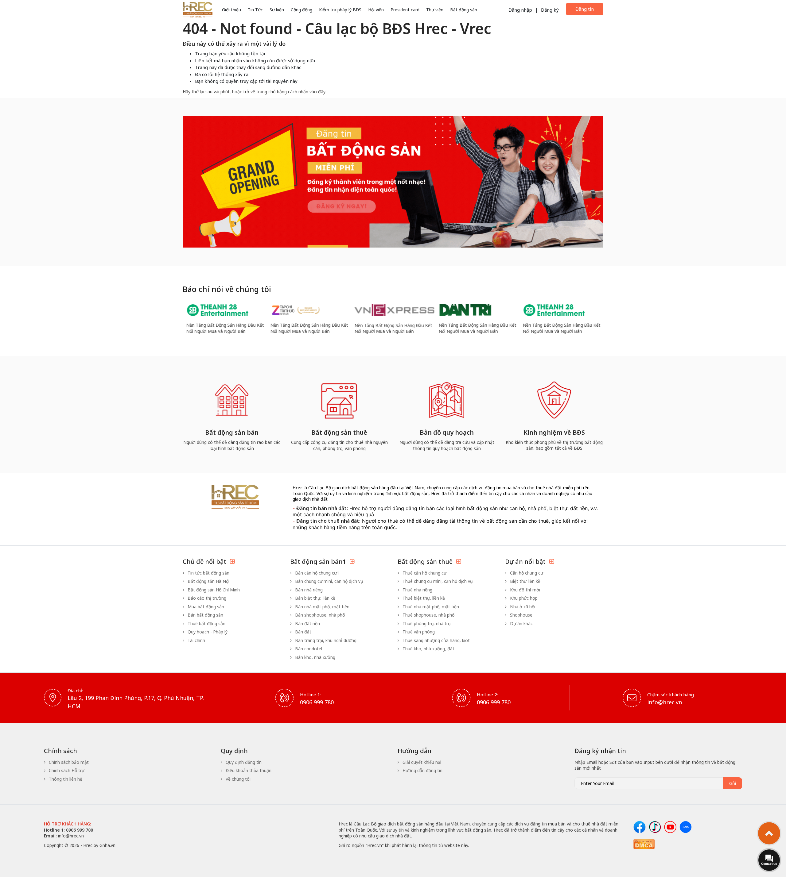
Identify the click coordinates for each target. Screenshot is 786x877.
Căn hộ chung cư (526, 573)
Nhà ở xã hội (522, 607)
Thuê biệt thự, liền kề (423, 598)
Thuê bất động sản (205, 623)
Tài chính (195, 640)
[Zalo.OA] (685, 827)
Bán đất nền (307, 623)
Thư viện (434, 10)
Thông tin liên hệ (65, 779)
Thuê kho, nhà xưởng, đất (427, 649)
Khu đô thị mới (524, 590)
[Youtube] (670, 827)
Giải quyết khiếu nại (421, 762)
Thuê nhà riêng (416, 590)
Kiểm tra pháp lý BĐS (340, 10)
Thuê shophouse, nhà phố (427, 615)
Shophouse (520, 615)
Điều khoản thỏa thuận (247, 770)
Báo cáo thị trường (206, 598)
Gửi (732, 783)
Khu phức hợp (523, 598)
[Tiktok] (655, 827)
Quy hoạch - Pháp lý (207, 632)
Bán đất (302, 632)
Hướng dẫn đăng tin (421, 770)
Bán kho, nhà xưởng (314, 657)
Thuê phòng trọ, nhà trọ (425, 623)
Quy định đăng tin (243, 762)
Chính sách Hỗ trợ (66, 770)
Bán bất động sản (204, 615)
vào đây (317, 91)
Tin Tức (255, 10)
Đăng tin (584, 9)
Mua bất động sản (205, 607)
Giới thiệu (231, 10)
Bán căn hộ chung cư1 (316, 573)
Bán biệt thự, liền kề (314, 598)
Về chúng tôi (237, 779)
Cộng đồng (301, 10)
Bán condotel (308, 649)
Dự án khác (521, 623)
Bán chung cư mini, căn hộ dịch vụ (328, 581)
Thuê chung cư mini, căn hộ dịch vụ (437, 581)
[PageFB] (639, 827)
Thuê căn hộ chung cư (423, 573)
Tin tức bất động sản (207, 573)
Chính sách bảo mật (68, 762)
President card (405, 10)
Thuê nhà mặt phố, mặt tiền (430, 607)
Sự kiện (277, 10)
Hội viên (376, 10)
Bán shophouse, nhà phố (319, 615)
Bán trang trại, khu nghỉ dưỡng (325, 640)
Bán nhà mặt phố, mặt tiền (321, 607)
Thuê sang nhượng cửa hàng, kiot (435, 640)
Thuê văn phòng (418, 632)
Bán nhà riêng (308, 590)
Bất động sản (463, 10)
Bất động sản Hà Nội (207, 581)
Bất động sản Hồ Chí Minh (213, 590)
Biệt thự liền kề (524, 581)
